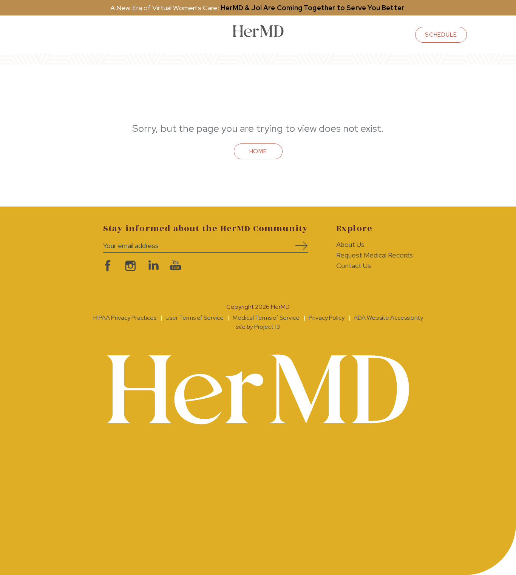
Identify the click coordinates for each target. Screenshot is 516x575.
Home (258, 151)
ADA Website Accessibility (388, 318)
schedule (441, 35)
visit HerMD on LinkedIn (152, 265)
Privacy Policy (327, 318)
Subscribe (298, 245)
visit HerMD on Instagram (129, 265)
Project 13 (267, 327)
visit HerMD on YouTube (175, 265)
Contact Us (353, 265)
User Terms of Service (194, 318)
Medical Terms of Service (266, 318)
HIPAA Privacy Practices (124, 318)
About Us (350, 244)
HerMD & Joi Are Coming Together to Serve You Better (312, 7)
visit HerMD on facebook (107, 265)
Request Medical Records (374, 255)
